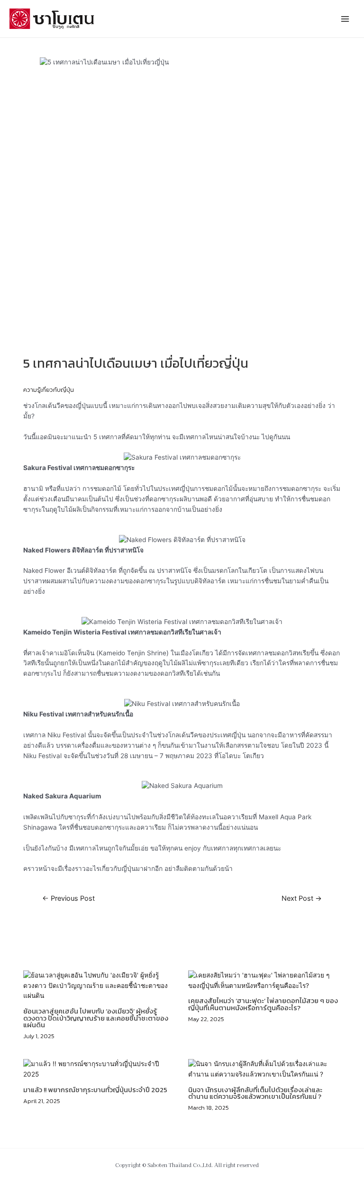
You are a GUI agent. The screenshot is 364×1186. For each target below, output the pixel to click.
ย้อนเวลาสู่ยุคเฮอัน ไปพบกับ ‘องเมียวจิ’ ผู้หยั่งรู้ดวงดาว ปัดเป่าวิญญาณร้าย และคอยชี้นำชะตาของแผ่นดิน (95, 1018)
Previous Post (68, 898)
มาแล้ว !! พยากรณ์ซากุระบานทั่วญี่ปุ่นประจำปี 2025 (95, 1090)
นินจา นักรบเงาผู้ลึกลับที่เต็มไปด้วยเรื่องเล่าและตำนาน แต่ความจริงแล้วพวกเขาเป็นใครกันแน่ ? (255, 1093)
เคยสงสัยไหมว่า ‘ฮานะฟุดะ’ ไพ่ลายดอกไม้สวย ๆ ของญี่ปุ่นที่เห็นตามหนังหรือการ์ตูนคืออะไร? (263, 1004)
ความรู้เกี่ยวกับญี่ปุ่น (48, 389)
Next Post (302, 898)
